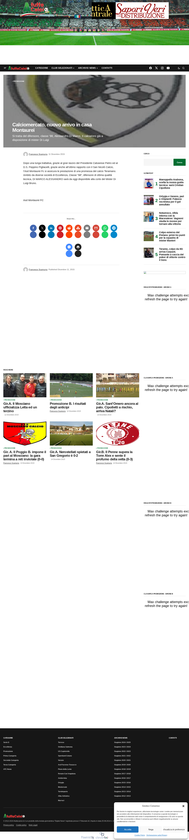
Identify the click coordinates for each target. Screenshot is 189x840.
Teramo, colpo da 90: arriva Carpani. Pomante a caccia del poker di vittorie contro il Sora (172, 254)
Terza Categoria (9, 765)
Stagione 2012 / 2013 (122, 796)
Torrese (61, 742)
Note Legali (33, 825)
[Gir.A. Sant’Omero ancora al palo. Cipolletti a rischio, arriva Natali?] (117, 385)
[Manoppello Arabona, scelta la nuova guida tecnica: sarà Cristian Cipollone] (149, 183)
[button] (183, 806)
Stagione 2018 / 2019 (122, 769)
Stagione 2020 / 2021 (122, 760)
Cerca (147, 154)
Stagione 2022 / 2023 (122, 751)
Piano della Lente (65, 769)
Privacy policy (8, 825)
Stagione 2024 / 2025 (122, 742)
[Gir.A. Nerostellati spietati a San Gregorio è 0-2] (71, 433)
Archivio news (120, 738)
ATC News (7, 769)
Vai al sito (130, 6)
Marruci (61, 800)
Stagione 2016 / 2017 (122, 778)
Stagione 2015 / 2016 (122, 783)
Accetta (127, 829)
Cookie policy (21, 825)
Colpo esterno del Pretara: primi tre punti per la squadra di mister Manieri (172, 236)
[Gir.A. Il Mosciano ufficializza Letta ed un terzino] (24, 385)
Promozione (18, 81)
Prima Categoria (9, 756)
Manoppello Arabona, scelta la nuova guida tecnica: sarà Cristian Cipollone (171, 183)
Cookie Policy (140, 835)
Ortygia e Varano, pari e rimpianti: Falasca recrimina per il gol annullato (171, 200)
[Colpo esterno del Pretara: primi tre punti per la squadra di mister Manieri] (149, 236)
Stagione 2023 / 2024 (122, 747)
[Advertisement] (95, 42)
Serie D (6, 742)
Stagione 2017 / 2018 (122, 774)
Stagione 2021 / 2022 (122, 756)
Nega (150, 829)
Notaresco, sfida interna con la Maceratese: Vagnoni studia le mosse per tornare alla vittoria (171, 218)
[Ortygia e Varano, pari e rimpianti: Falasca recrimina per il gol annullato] (149, 200)
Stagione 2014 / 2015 (122, 787)
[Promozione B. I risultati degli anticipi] (71, 385)
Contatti (173, 738)
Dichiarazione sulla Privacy (156, 835)
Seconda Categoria (11, 760)
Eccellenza (7, 747)
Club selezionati (65, 738)
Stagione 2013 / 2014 (122, 792)
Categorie (8, 738)
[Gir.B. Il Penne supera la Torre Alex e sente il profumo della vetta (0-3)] (117, 433)
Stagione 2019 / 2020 (122, 765)
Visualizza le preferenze (174, 829)
